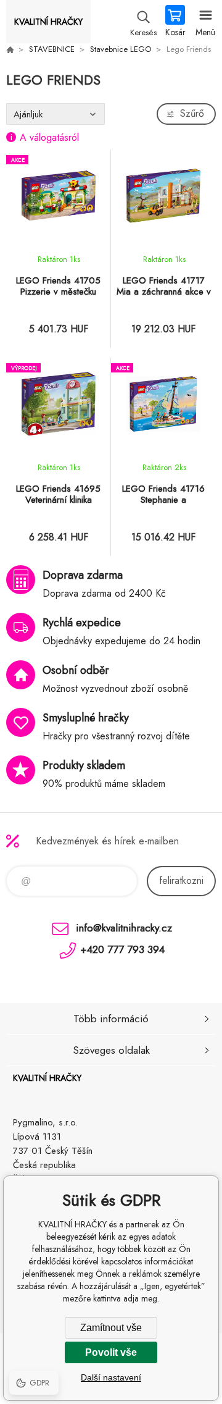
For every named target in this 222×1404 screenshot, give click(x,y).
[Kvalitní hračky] (10, 49)
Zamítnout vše (111, 1327)
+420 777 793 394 (122, 949)
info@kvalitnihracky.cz (124, 927)
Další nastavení (111, 1377)
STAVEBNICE (52, 49)
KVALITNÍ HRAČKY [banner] (48, 21)
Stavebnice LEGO (120, 49)
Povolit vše (111, 1352)
